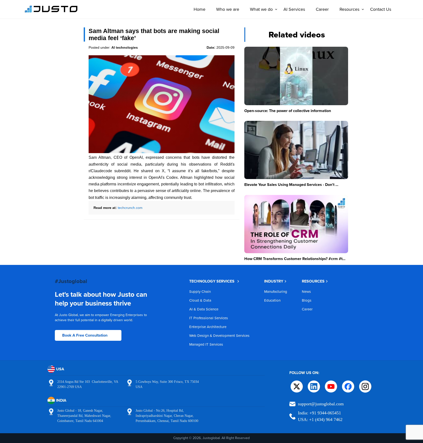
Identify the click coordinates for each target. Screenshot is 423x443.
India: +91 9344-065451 (319, 412)
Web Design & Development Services (219, 335)
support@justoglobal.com (321, 403)
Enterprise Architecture (207, 326)
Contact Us (380, 9)
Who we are (227, 9)
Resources (349, 9)
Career (322, 9)
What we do (261, 9)
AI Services (294, 9)
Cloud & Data (200, 300)
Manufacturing (275, 291)
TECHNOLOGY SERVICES (212, 281)
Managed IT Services (206, 344)
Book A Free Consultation (84, 335)
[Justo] (51, 12)
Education (272, 300)
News (306, 291)
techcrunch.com (130, 208)
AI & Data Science (203, 309)
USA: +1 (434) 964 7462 (320, 419)
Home (199, 9)
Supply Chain (200, 291)
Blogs (306, 300)
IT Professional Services (208, 317)
